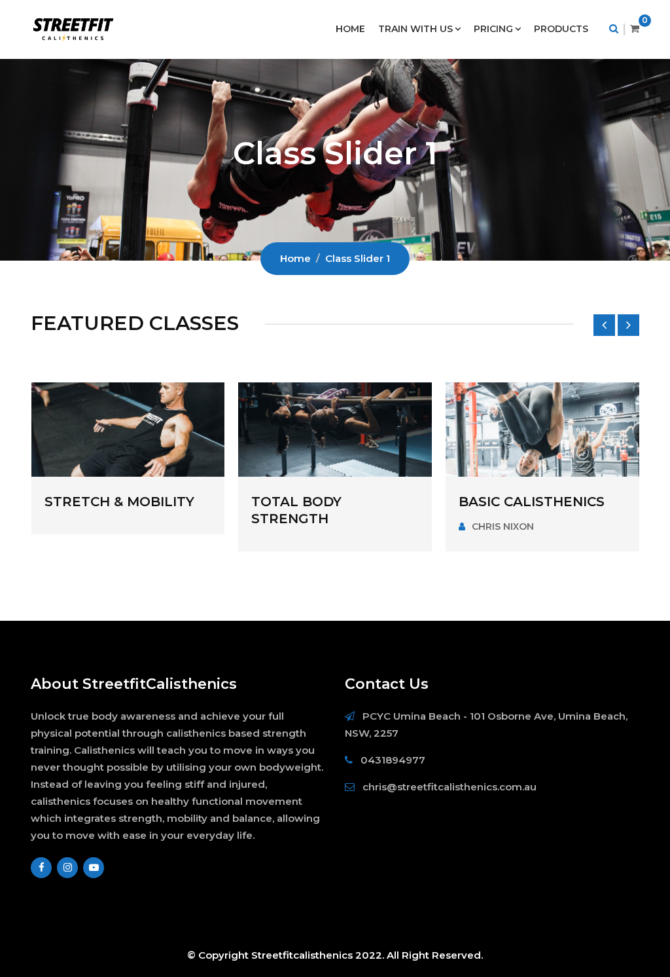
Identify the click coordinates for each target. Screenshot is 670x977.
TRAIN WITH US (415, 29)
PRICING (493, 29)
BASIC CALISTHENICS (532, 501)
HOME (350, 29)
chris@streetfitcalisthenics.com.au (449, 787)
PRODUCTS (561, 29)
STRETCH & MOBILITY (119, 501)
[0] (634, 28)
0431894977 (393, 760)
